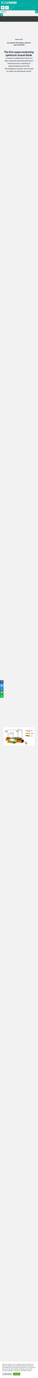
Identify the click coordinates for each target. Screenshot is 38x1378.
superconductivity (19, 45)
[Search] (36, 11)
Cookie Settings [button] (7, 1374)
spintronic (27, 43)
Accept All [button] (16, 1374)
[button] (1, 14)
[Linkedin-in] (3, 8)
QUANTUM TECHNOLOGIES (17, 43)
